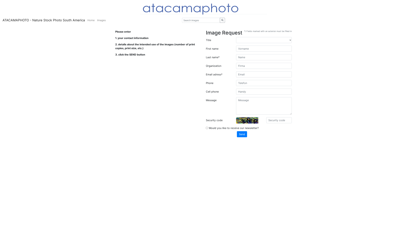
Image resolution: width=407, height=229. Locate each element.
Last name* (213, 57)
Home (91, 20)
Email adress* (214, 74)
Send (242, 134)
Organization (213, 65)
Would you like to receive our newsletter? (233, 128)
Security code (214, 120)
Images (101, 20)
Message (211, 100)
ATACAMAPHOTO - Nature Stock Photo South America (44, 20)
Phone (209, 83)
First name (212, 48)
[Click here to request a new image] (247, 120)
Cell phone (212, 91)
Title (208, 40)
